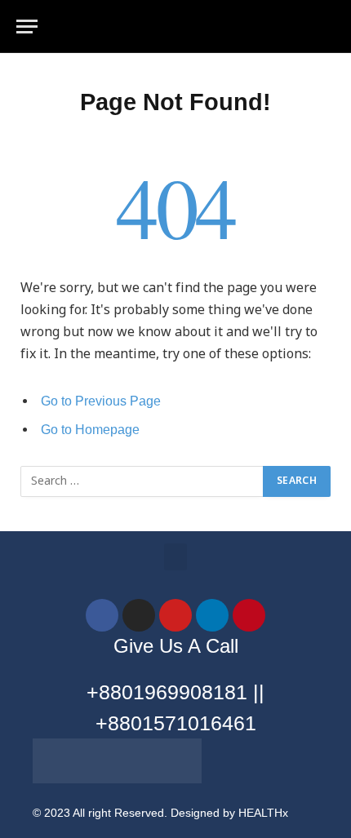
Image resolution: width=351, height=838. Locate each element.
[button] (175, 556)
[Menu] (27, 26)
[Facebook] (102, 615)
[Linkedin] (212, 615)
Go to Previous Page (101, 401)
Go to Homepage (90, 430)
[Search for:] (142, 481)
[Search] (333, 26)
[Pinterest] (249, 615)
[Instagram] (138, 615)
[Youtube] (175, 615)
